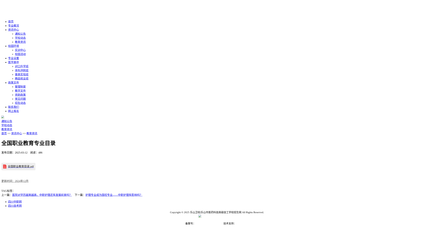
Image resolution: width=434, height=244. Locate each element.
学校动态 (20, 37)
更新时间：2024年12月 (14, 181)
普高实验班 (21, 74)
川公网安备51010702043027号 (218, 216)
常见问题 (20, 98)
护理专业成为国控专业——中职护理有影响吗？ (113, 195)
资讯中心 (16, 133)
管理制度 (20, 86)
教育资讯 (20, 41)
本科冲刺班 (21, 70)
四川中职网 (15, 201)
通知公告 (20, 33)
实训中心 (20, 50)
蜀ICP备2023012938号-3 (209, 223)
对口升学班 (21, 66)
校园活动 (20, 54)
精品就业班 (21, 78)
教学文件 (20, 90)
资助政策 (20, 94)
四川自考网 (15, 205)
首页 (4, 133)
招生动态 (20, 102)
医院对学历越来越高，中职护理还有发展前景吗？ (42, 195)
